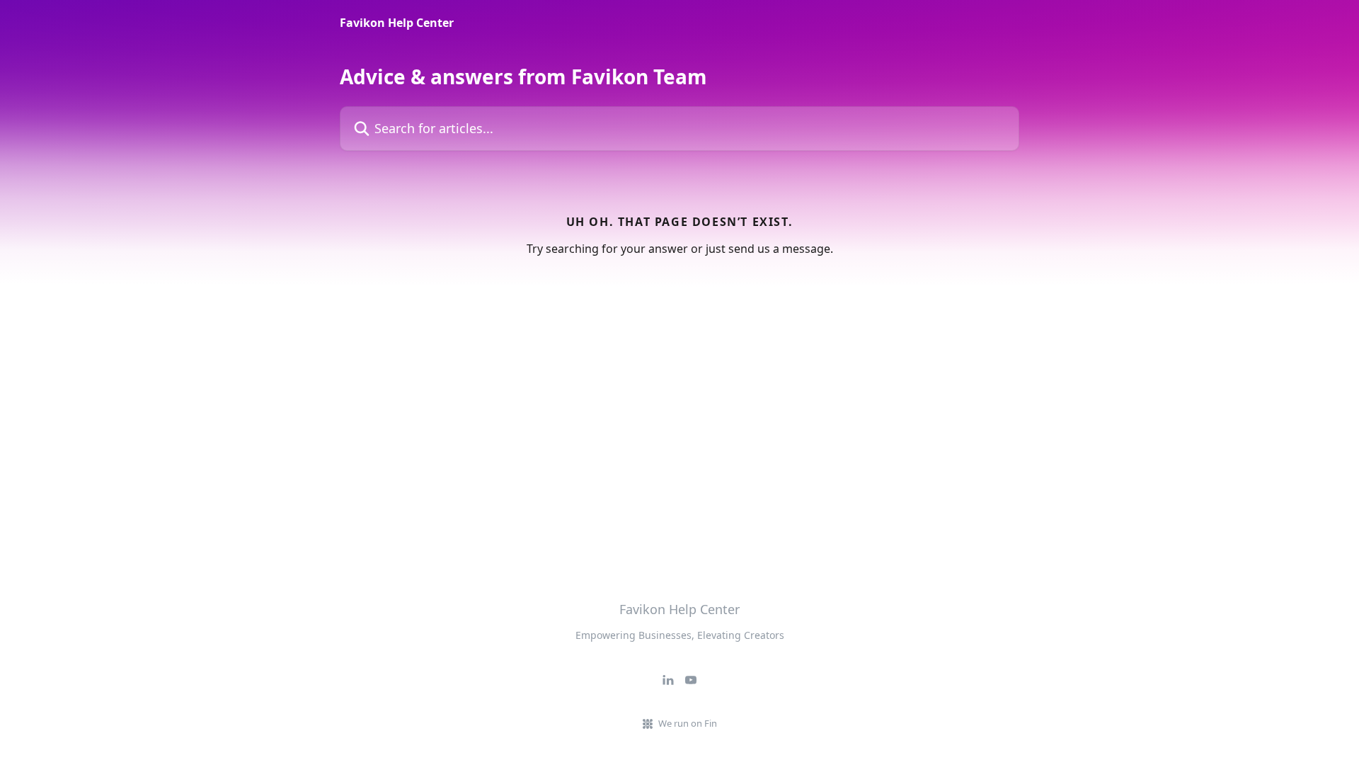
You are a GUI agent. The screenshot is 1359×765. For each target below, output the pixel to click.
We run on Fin (687, 723)
